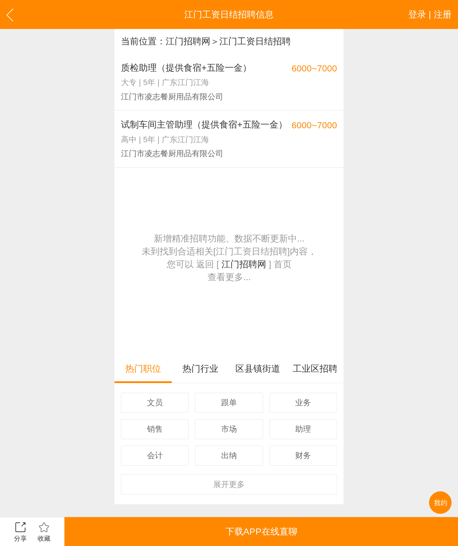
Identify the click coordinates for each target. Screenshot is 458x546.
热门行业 (200, 368)
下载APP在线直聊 (261, 531)
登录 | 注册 (430, 14)
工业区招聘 (315, 368)
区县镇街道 (257, 368)
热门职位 (143, 368)
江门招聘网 (188, 41)
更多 (229, 484)
